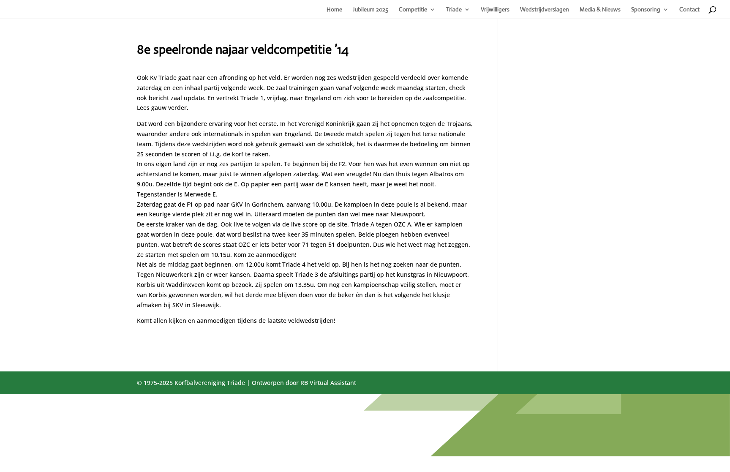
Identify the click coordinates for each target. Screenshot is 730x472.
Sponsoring (645, 9)
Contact (689, 9)
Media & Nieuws (600, 9)
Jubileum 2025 (370, 9)
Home (334, 9)
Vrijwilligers (495, 9)
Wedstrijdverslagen (544, 9)
